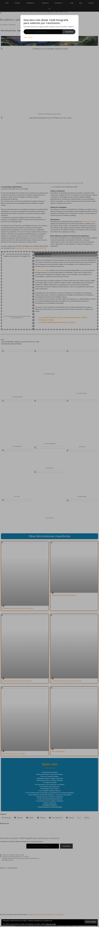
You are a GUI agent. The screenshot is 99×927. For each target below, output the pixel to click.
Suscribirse (69, 32)
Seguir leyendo (28, 37)
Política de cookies (51, 924)
